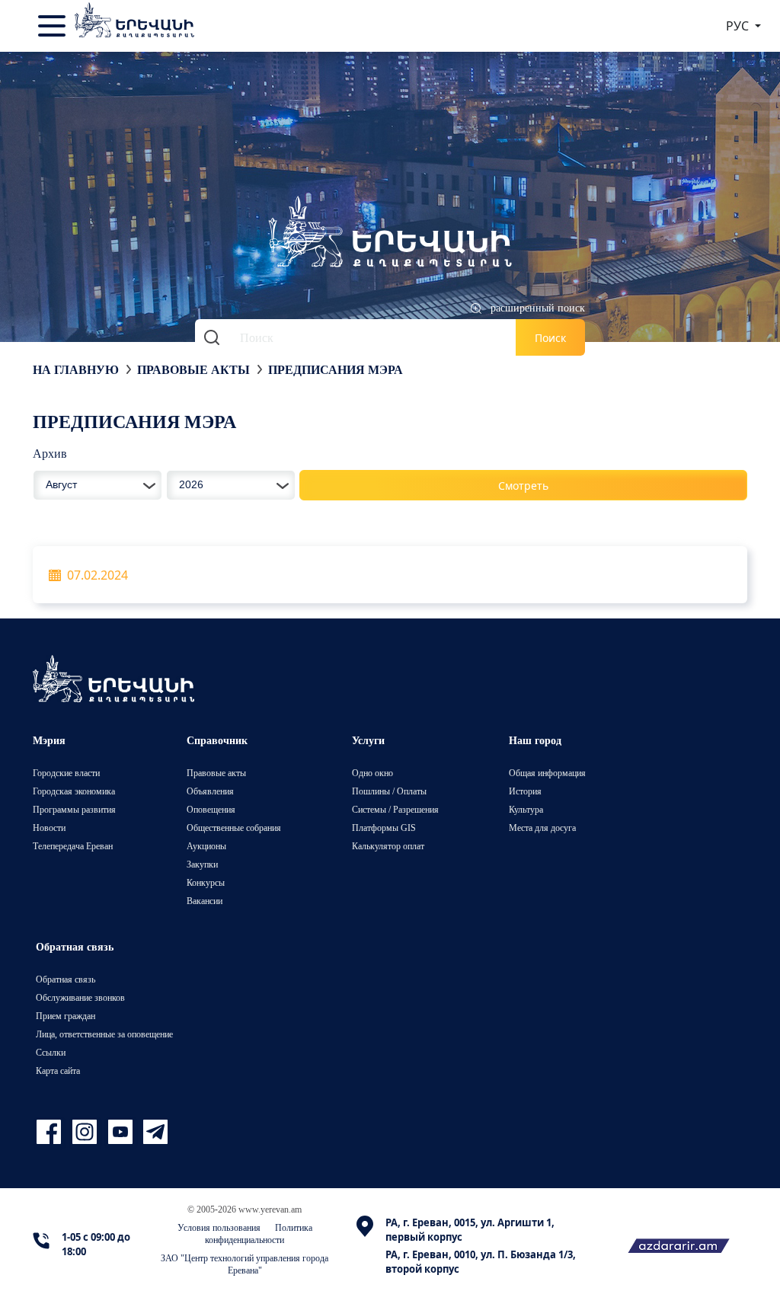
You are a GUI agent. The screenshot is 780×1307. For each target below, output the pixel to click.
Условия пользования (219, 1227)
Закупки (202, 864)
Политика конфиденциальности (258, 1233)
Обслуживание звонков (80, 997)
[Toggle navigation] (53, 26)
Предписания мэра (335, 369)
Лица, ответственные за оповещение (104, 1033)
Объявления (210, 791)
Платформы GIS (384, 827)
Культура (526, 809)
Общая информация (547, 772)
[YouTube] (122, 1132)
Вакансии (204, 900)
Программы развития (74, 809)
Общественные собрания (234, 827)
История (525, 791)
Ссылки (51, 1052)
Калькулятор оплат (388, 845)
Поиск (550, 338)
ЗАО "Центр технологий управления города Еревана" (244, 1264)
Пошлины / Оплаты (389, 791)
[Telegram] (154, 1132)
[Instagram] (86, 1132)
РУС (739, 26)
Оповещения (211, 809)
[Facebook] (51, 1132)
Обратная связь (65, 979)
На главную (76, 369)
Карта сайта (58, 1070)
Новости (49, 827)
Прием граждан (65, 1015)
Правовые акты (193, 369)
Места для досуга (542, 827)
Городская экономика (74, 791)
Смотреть (523, 485)
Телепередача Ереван (73, 845)
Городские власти (66, 772)
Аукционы (206, 845)
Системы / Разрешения (395, 809)
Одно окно (372, 772)
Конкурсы (206, 882)
